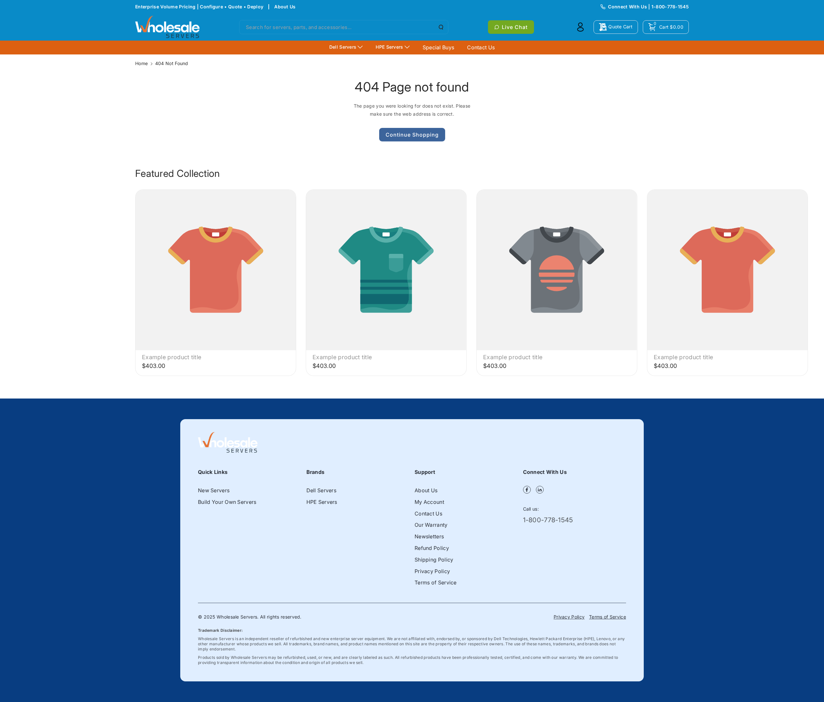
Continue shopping (412, 134)
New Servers (213, 490)
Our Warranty (431, 525)
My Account (429, 502)
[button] (666, 27)
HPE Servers (321, 502)
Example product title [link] (171, 357)
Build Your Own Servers (227, 502)
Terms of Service (436, 582)
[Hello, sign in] (580, 27)
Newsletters (429, 536)
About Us (284, 6)
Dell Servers (321, 490)
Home (141, 63)
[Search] (440, 27)
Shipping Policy (434, 559)
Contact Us (428, 513)
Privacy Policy (432, 571)
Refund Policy (432, 548)
